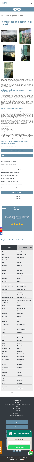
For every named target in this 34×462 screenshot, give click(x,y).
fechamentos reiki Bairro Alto (7, 178)
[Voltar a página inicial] (4, 3)
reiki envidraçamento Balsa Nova (8, 161)
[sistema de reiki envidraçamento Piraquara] (9, 53)
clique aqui (17, 147)
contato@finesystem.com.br (17, 415)
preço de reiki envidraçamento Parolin (9, 181)
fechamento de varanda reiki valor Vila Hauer (11, 184)
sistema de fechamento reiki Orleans (9, 175)
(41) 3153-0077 (9, 147)
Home (17, 422)
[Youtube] (20, 450)
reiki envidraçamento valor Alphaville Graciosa (11, 169)
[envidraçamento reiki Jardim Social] (9, 70)
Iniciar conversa (19, 447)
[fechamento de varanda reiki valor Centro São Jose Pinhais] (25, 36)
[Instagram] (14, 450)
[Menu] (31, 3)
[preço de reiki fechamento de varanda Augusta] (9, 36)
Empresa (17, 427)
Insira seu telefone (19, 439)
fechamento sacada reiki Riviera (8, 164)
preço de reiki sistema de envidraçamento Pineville (12, 187)
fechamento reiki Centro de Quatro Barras (10, 172)
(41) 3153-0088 (17, 198)
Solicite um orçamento (17, 150)
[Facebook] (17, 450)
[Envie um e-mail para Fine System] (19, 9)
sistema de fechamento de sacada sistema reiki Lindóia (13, 167)
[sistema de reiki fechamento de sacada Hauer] (25, 53)
